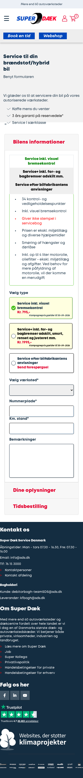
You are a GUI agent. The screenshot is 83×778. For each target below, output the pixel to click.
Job (8, 652)
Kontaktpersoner (18, 570)
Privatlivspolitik (17, 662)
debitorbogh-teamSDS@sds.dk (37, 592)
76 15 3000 (13, 564)
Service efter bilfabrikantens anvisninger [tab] (41, 187)
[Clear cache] (81, 2)
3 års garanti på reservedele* (37, 116)
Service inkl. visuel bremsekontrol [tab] (41, 161)
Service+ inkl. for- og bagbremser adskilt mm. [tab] (41, 174)
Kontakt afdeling (18, 575)
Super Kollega (16, 657)
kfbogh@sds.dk (32, 598)
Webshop (52, 36)
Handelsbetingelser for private (29, 667)
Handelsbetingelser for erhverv (30, 673)
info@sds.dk (20, 557)
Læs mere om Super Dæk (25, 646)
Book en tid (19, 36)
